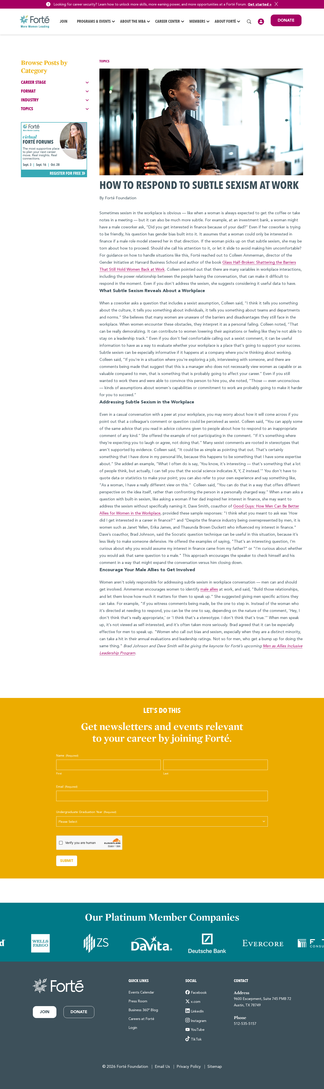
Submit (66, 861)
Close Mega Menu (301, 50)
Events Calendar (141, 992)
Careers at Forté (141, 1019)
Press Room (137, 1001)
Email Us (162, 1067)
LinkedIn (197, 1011)
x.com (195, 1002)
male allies (209, 589)
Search (249, 21)
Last (165, 773)
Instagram (198, 1021)
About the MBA (133, 21)
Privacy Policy (189, 1067)
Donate (286, 20)
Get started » (260, 4)
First (59, 773)
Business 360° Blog (143, 1010)
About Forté (225, 21)
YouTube (198, 1030)
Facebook (199, 993)
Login (261, 22)
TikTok (196, 1039)
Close (276, 4)
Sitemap (214, 1067)
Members (197, 21)
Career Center (167, 21)
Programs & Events (94, 21)
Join (63, 21)
